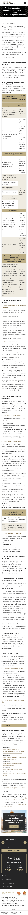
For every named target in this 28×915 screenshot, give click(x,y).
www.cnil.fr (4, 391)
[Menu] (25, 2)
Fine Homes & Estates (7, 886)
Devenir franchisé (6, 879)
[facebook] (2, 842)
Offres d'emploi (5, 875)
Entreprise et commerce (7, 883)
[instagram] (25, 842)
